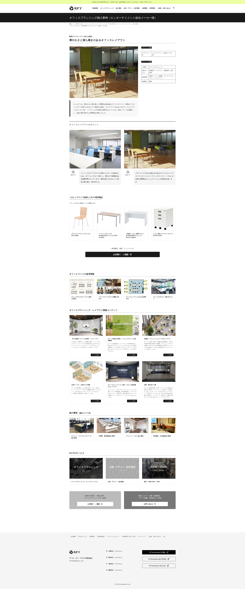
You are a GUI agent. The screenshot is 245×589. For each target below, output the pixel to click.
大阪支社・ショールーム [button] (115, 564)
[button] (122, 254)
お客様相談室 (101, 536)
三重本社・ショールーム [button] (115, 551)
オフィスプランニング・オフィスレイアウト (84, 482)
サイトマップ (142, 536)
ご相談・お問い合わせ (154, 536)
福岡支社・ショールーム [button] (115, 570)
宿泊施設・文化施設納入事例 (162, 436)
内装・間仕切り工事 (150, 385)
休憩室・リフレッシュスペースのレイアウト (157, 339)
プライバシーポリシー (113, 536)
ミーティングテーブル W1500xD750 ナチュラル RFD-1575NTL (108, 235)
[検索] (174, 8)
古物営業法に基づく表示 (129, 536)
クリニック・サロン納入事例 (134, 436)
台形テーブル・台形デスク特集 (80, 385)
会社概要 (73, 536)
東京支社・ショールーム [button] (115, 557)
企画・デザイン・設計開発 (116, 482)
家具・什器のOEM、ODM (152, 482)
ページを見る (95, 355)
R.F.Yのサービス (82, 536)
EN (164, 536)
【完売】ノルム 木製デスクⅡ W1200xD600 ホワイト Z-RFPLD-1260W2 (135, 235)
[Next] (134, 72)
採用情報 (91, 536)
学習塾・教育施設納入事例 (107, 436)
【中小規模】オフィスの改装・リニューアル (84, 339)
